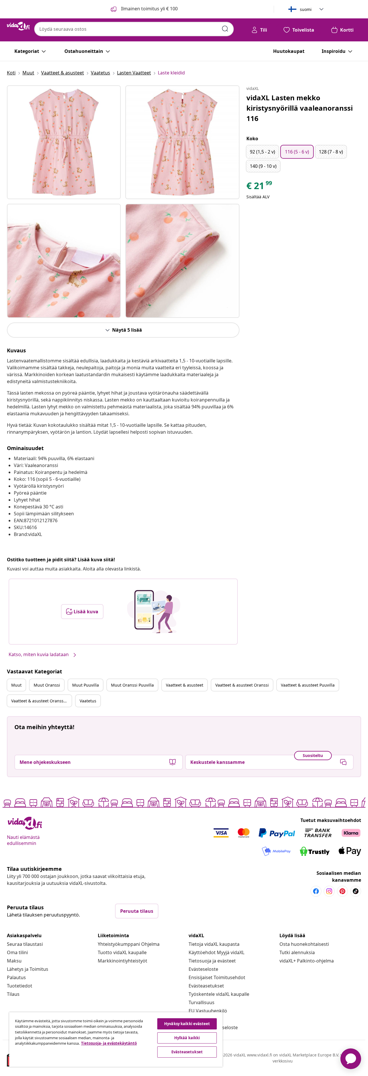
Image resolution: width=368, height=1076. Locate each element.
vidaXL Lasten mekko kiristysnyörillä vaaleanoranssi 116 (299, 108)
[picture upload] (153, 611)
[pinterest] (342, 891)
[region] (116, 1039)
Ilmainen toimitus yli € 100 (149, 8)
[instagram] (329, 891)
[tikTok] (356, 891)
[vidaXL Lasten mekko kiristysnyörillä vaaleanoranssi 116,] (63, 142)
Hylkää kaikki (187, 1037)
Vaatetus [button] (88, 701)
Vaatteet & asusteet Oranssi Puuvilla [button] (41, 701)
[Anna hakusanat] (225, 28)
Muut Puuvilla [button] (85, 685)
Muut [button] (16, 685)
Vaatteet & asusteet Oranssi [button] (242, 685)
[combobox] (134, 29)
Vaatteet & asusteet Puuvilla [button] (308, 685)
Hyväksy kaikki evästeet (187, 1023)
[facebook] (316, 891)
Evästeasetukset (206, 986)
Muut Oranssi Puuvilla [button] (132, 685)
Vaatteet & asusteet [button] (184, 685)
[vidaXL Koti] (18, 26)
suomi (306, 9)
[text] (259, 187)
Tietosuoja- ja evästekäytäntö (109, 1043)
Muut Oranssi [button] (47, 685)
